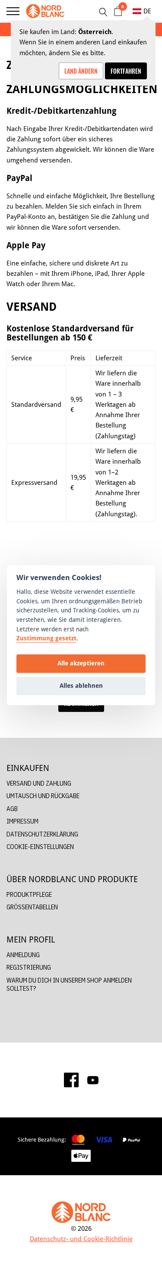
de (147, 11)
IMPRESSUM (22, 821)
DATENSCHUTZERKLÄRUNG (42, 834)
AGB (12, 809)
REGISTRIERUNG (28, 967)
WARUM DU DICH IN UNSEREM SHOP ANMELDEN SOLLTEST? (69, 984)
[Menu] (13, 11)
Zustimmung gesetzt (46, 638)
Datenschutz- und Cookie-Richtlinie (81, 1239)
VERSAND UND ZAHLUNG (38, 783)
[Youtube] (92, 1080)
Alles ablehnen (81, 686)
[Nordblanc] (45, 11)
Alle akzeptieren (81, 663)
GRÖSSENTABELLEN (32, 907)
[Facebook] (71, 1080)
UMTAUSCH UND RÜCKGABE (42, 796)
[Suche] (103, 12)
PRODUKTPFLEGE (29, 894)
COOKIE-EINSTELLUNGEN (40, 847)
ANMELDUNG (23, 955)
